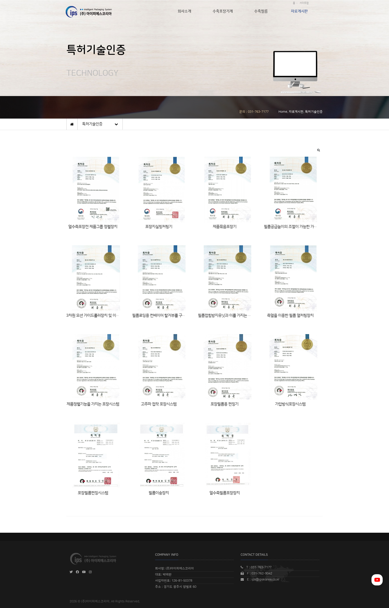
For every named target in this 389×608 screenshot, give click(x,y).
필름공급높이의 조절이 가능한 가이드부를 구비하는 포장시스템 (312, 227)
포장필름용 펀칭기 (224, 404)
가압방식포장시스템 (290, 404)
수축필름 (261, 11)
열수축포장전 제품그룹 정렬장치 (92, 227)
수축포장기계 (223, 11)
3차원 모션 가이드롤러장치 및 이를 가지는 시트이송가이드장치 (114, 315)
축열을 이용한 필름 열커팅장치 (290, 315)
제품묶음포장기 (224, 227)
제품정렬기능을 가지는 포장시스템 (93, 404)
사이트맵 (304, 3)
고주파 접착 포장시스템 (158, 404)
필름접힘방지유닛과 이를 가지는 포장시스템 (231, 315)
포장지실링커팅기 (158, 227)
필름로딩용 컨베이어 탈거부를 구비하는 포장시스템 (171, 315)
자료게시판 (299, 11)
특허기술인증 (92, 124)
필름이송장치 (159, 493)
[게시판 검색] (318, 150)
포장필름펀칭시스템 (93, 493)
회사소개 (184, 11)
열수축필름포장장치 (224, 493)
